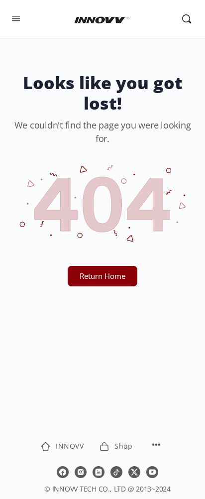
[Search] (187, 19)
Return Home (102, 276)
